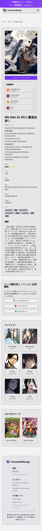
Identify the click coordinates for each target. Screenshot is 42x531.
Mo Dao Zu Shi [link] (18, 22)
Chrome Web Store (22, 301)
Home (3, 22)
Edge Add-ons (22, 311)
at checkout (27, 5)
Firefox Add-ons (22, 306)
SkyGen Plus (16, 502)
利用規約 (15, 471)
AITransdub (16, 499)
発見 (9, 22)
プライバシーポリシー (20, 474)
